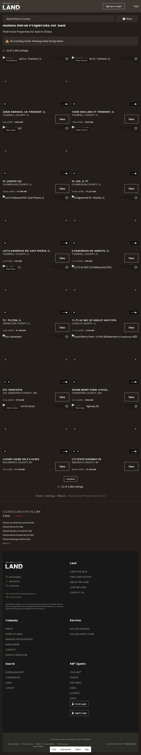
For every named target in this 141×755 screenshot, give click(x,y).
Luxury (10, 687)
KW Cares (75, 682)
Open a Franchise (17, 654)
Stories (75, 693)
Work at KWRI (14, 634)
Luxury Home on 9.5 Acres (21, 459)
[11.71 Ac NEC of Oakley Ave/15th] (105, 290)
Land (9, 682)
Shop (73, 698)
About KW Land (79, 582)
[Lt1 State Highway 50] (105, 429)
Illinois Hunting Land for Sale (16, 539)
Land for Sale (78, 571)
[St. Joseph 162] (36, 151)
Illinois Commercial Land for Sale (18, 522)
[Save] (66, 59)
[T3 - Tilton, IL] (36, 290)
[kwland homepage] (14, 565)
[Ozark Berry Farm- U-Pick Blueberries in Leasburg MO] (105, 359)
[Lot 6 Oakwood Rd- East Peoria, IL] (36, 220)
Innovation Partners (19, 639)
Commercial (13, 677)
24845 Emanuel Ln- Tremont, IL (24, 111)
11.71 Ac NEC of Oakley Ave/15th (94, 320)
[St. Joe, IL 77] (105, 151)
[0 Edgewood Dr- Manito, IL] (105, 220)
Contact (11, 649)
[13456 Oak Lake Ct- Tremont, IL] (105, 81)
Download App (15, 672)
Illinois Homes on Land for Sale (17, 530)
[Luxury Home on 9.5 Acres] (36, 429)
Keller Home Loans (82, 634)
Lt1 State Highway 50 (86, 459)
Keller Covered (80, 628)
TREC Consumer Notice (13, 597)
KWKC (73, 687)
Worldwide (13, 644)
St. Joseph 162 (12, 181)
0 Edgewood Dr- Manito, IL (90, 250)
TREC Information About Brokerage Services (21, 594)
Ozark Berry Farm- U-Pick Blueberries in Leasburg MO (91, 389)
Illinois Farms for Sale (13, 526)
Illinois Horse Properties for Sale (18, 535)
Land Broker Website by (121, 744)
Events (74, 677)
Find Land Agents (81, 576)
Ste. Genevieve (13, 389)
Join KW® (75, 672)
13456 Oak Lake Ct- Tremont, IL (93, 111)
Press (9, 628)
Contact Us (77, 592)
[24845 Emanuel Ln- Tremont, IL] (36, 81)
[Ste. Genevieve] (36, 359)
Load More (70, 479)
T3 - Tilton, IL (12, 320)
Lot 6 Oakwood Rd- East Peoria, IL (26, 250)
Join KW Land (78, 587)
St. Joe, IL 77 (80, 181)
